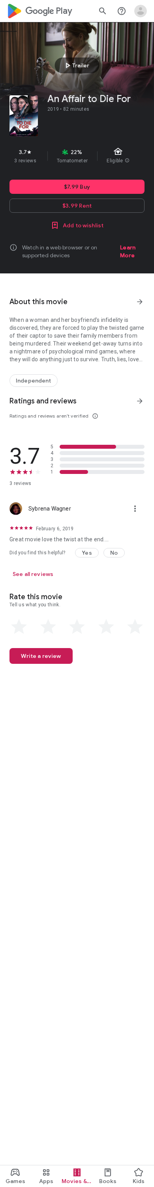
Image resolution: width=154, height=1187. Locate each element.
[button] (87, 552)
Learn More (127, 251)
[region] (77, 156)
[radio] (18, 626)
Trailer (76, 65)
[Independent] (33, 380)
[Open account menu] (140, 11)
